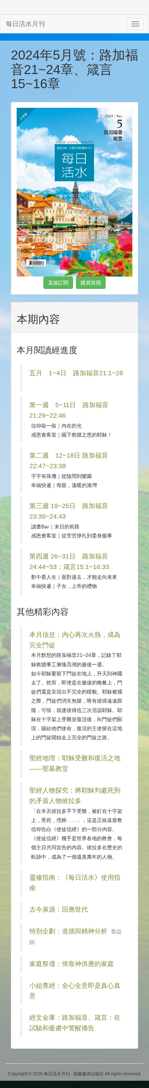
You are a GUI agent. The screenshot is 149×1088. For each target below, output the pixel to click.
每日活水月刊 (25, 24)
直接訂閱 (58, 283)
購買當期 (91, 283)
